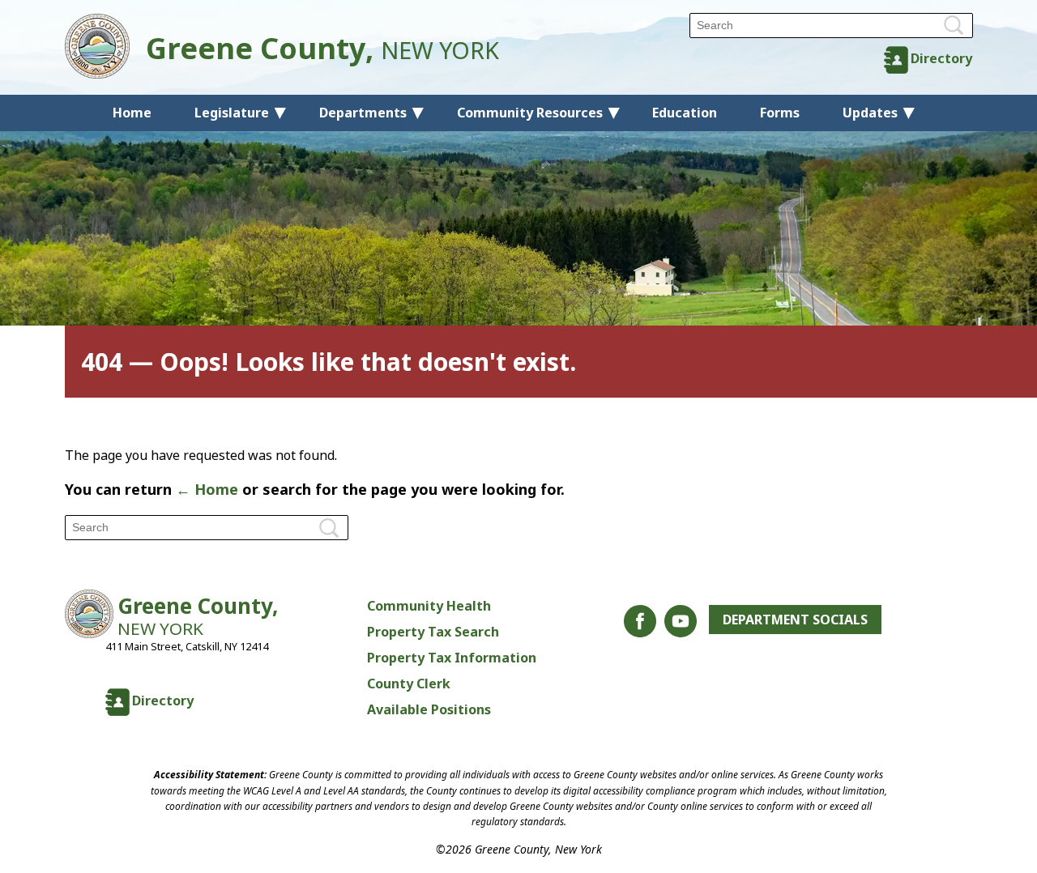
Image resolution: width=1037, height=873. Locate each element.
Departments (363, 112)
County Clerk (408, 683)
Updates (870, 112)
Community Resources (530, 112)
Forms (780, 112)
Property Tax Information (451, 657)
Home (132, 112)
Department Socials (795, 619)
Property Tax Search (433, 632)
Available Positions (429, 709)
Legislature (231, 112)
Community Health (429, 606)
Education (684, 112)
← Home (207, 489)
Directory (941, 58)
